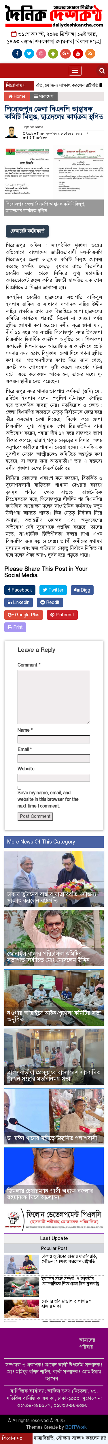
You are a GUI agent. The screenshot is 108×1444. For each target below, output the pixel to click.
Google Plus (26, 615)
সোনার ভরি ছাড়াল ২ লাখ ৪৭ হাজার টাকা (66, 1303)
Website (26, 769)
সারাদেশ (46, 96)
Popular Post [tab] (54, 1248)
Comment (29, 665)
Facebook (21, 590)
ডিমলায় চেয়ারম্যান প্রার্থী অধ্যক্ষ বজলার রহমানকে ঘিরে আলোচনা (50, 1194)
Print (17, 627)
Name (25, 730)
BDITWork (76, 1427)
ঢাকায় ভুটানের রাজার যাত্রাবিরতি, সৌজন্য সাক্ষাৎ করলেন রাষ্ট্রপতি (51, 897)
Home (19, 96)
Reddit (52, 602)
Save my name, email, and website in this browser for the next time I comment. (48, 799)
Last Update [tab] (54, 1238)
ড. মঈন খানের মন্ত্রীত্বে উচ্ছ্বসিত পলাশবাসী (52, 1138)
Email (25, 749)
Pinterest (64, 615)
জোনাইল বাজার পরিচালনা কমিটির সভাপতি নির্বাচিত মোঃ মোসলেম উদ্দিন (48, 957)
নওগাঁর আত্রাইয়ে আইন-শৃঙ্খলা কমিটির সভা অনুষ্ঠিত (54, 1016)
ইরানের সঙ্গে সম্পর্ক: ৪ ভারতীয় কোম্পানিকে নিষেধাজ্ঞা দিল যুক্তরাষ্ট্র (70, 1281)
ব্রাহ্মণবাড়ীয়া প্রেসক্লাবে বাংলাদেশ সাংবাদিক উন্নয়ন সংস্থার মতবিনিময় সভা (54, 1075)
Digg (84, 590)
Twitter (55, 590)
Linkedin (20, 602)
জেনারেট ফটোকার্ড (27, 231)
